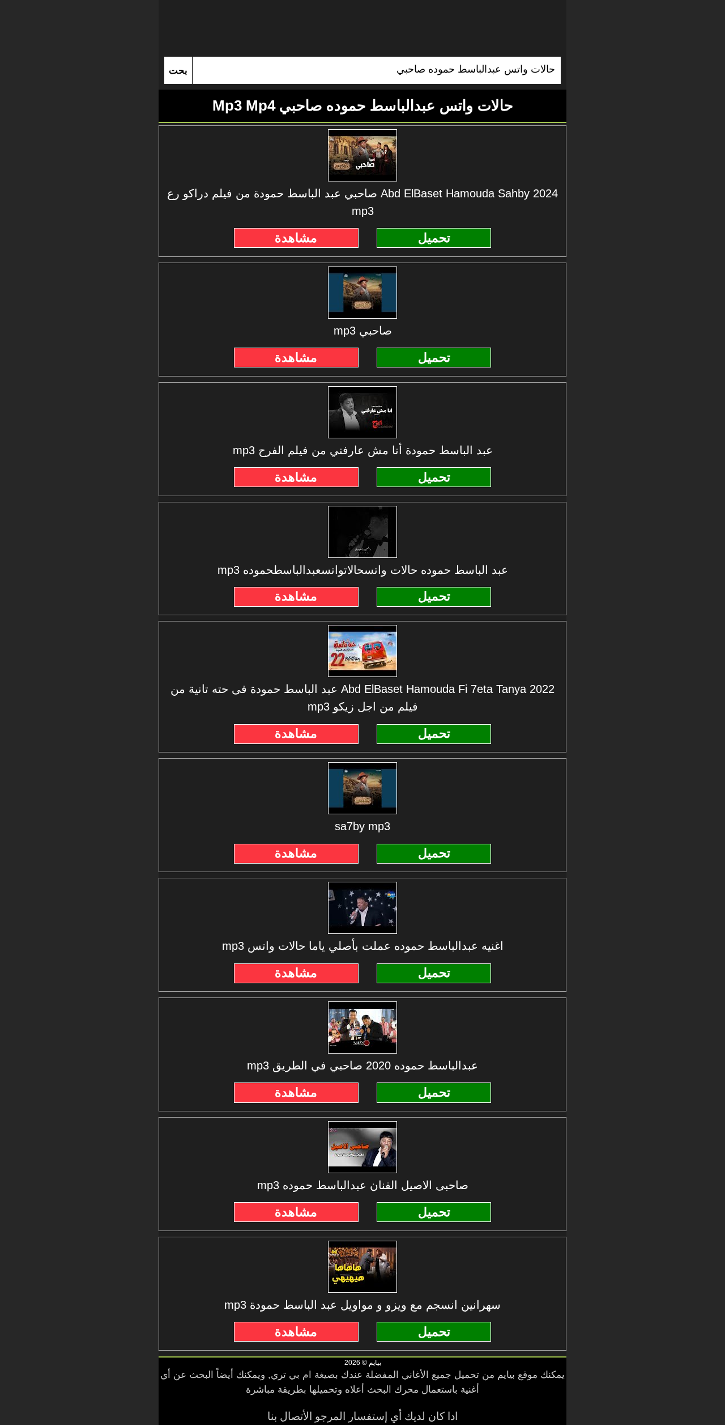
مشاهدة (296, 238)
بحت (178, 70)
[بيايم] (362, 28)
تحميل (434, 238)
